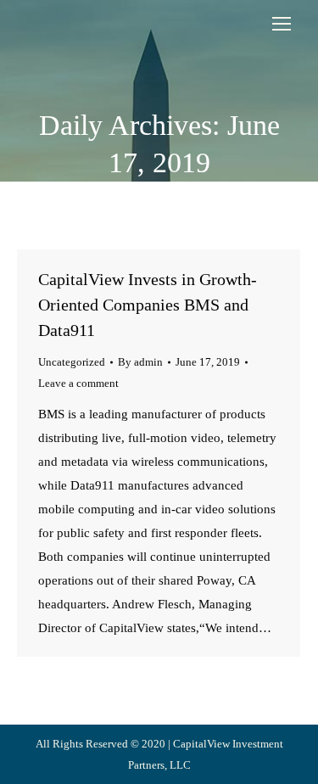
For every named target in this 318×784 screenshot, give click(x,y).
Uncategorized (71, 362)
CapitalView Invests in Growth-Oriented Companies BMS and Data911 (147, 304)
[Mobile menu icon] (281, 24)
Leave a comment (78, 383)
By (140, 362)
